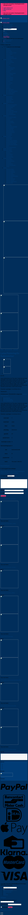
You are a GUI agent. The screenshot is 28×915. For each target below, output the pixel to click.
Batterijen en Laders (11, 117)
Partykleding (9, 80)
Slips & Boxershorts (11, 147)
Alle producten (7, 9)
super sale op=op (8, 7)
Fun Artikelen (9, 107)
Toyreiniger (9, 133)
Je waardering (4, 475)
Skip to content (4, 1)
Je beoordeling (5, 478)
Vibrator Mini (9, 173)
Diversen (5, 35)
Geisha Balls (9, 151)
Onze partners (4, 780)
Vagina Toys (9, 155)
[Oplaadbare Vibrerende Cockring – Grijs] (7, 373)
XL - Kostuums (9, 93)
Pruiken (8, 81)
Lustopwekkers (10, 128)
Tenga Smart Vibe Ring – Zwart (8, 523)
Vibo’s (5, 31)
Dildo (4, 95)
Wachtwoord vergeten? (6, 910)
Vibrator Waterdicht (11, 181)
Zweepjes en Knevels (11, 58)
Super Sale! (6, 36)
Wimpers (8, 88)
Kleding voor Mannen (11, 140)
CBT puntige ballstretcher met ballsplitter (11, 680)
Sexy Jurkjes (9, 82)
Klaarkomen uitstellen (11, 126)
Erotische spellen (10, 106)
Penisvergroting (10, 130)
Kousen (8, 71)
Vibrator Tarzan (10, 180)
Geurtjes (8, 124)
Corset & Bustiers (10, 67)
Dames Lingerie (7, 27)
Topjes (8, 87)
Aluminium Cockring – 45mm (8, 592)
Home (5, 23)
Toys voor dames (8, 24)
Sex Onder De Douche (11, 111)
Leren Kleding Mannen (11, 141)
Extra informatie (7, 399)
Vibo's (5, 167)
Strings (8, 85)
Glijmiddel (8, 125)
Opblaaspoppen (10, 161)
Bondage (8, 50)
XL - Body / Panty (10, 92)
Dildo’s (5, 30)
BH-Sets (8, 63)
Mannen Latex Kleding (11, 144)
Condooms (9, 118)
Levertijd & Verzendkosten (10, 764)
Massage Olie (9, 129)
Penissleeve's (9, 163)
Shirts (7, 146)
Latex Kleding (9, 74)
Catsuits (8, 66)
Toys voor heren (7, 25)
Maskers (8, 55)
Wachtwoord (4, 904)
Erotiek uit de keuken (11, 104)
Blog (4, 10)
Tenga (7, 166)
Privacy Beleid (7, 767)
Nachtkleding (9, 78)
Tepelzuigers (9, 154)
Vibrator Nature (10, 174)
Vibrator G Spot (10, 170)
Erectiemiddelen (10, 122)
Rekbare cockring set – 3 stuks (8, 567)
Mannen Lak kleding (11, 143)
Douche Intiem (9, 121)
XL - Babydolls (9, 89)
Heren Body (9, 137)
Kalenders (8, 108)
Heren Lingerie (7, 28)
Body (7, 65)
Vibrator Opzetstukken (12, 176)
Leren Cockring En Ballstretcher (8, 749)
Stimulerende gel (10, 132)
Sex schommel (9, 113)
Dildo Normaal (10, 102)
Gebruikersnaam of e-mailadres (9, 900)
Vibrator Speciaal (10, 178)
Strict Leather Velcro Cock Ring (8, 705)
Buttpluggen (9, 96)
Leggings (8, 76)
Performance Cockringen (7, 636)
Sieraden (8, 84)
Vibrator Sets (9, 177)
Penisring (8, 162)
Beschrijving (6, 398)
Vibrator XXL (9, 183)
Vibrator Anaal (10, 169)
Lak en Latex (9, 54)
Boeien (8, 48)
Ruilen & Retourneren (8, 765)
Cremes (8, 119)
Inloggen (10, 907)
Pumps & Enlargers (11, 165)
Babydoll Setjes (10, 62)
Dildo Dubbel (9, 99)
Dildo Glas (8, 100)
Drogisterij (6, 34)
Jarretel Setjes (9, 69)
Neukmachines (10, 110)
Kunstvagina (9, 159)
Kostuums (8, 70)
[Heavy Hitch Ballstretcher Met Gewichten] (7, 365)
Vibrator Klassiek (10, 172)
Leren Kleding (9, 77)
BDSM (5, 32)
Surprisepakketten (10, 114)
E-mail (2, 493)
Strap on (8, 152)
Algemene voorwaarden (9, 768)
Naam (2, 490)
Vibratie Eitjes (9, 156)
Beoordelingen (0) (8, 400)
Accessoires (9, 60)
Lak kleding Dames (11, 73)
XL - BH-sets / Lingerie (11, 91)
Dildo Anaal (9, 98)
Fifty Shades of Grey (11, 52)
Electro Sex (9, 51)
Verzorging (9, 135)
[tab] (15, 398)
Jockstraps (9, 139)
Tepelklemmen (10, 56)
